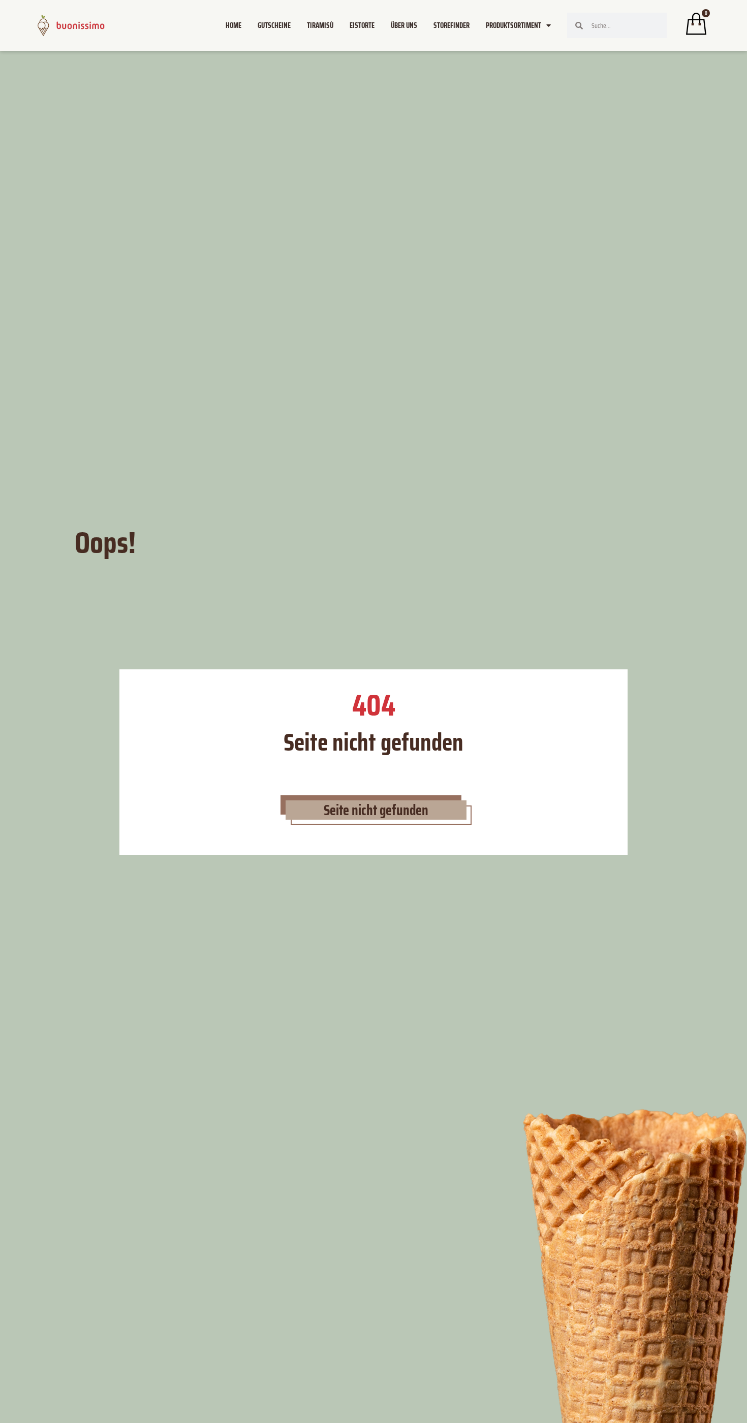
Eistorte (362, 25)
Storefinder (451, 25)
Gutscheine (274, 25)
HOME (233, 25)
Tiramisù (320, 25)
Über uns (404, 25)
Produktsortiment (513, 25)
